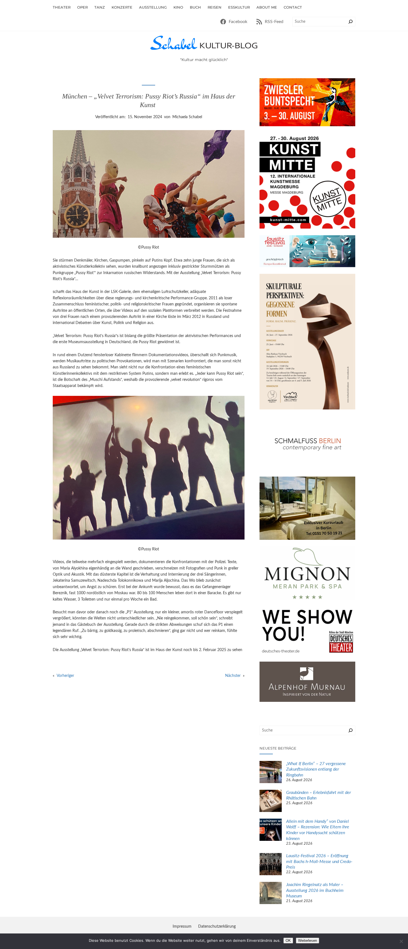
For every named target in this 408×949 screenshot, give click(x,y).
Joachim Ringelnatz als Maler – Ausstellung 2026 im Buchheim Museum (315, 890)
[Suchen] (350, 21)
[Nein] (401, 941)
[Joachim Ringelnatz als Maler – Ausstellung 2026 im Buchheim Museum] (271, 894)
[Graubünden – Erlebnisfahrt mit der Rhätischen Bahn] (271, 802)
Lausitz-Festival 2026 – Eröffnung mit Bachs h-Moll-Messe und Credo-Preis (319, 862)
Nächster (233, 676)
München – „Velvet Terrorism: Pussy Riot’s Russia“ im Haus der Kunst (148, 100)
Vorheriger (65, 676)
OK (288, 940)
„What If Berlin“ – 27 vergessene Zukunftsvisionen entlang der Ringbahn (316, 769)
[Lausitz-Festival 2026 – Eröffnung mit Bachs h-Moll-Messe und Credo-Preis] (271, 865)
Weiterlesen (307, 940)
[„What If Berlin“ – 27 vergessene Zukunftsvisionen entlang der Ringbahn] (271, 773)
